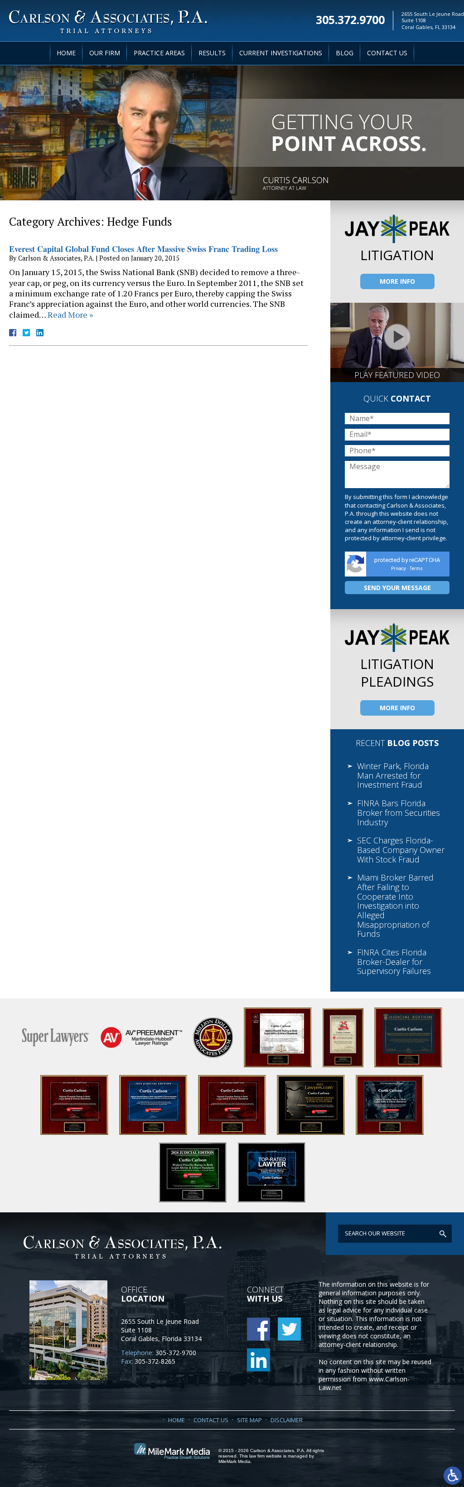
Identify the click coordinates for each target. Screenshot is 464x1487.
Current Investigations (280, 52)
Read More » (70, 314)
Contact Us (387, 52)
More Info (397, 281)
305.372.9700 (350, 18)
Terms (416, 568)
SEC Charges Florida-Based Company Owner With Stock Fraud (401, 849)
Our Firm (104, 52)
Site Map (249, 1420)
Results (212, 52)
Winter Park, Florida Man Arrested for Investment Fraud (393, 775)
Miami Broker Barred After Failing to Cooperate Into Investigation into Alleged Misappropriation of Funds (395, 905)
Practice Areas (159, 52)
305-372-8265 (155, 1361)
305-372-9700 (175, 1352)
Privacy (398, 568)
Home (66, 52)
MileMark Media (234, 1461)
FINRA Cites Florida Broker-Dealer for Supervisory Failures (394, 961)
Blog (344, 52)
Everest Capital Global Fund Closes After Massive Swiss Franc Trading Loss (143, 249)
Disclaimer (287, 1420)
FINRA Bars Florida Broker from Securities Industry (398, 812)
